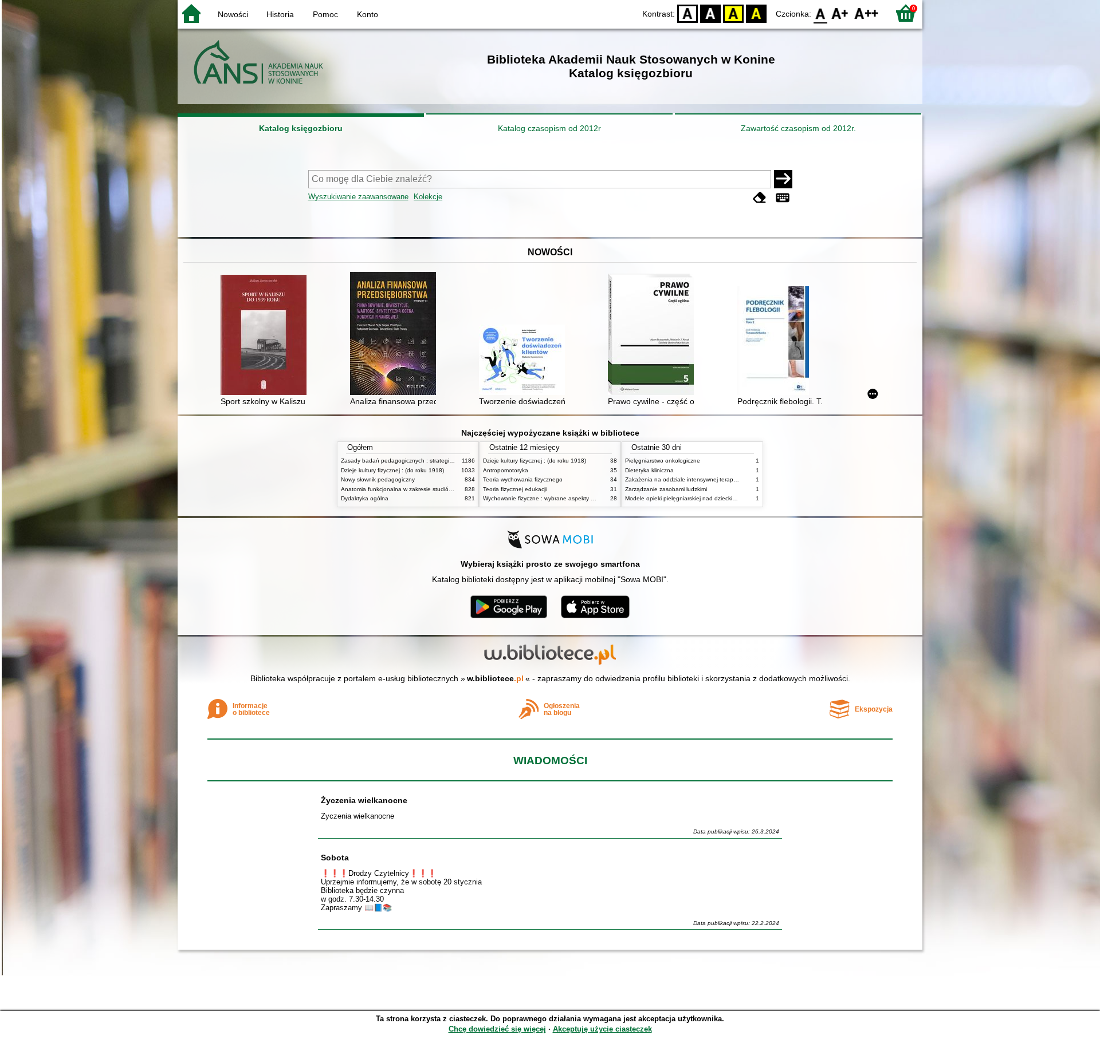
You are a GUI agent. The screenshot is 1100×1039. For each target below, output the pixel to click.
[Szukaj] (783, 179)
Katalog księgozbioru (301, 128)
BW (710, 13)
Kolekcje (428, 196)
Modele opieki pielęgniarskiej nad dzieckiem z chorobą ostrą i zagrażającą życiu (730, 498)
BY (756, 13)
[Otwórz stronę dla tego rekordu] (266, 336)
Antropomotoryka (505, 470)
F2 (866, 13)
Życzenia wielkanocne (364, 800)
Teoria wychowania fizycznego (523, 479)
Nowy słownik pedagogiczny (378, 479)
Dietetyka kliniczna (649, 470)
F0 (820, 13)
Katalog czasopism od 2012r (549, 128)
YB (733, 13)
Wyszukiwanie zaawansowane (358, 196)
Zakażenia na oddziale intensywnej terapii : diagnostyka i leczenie (712, 479)
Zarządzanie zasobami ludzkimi (666, 489)
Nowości (233, 14)
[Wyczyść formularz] (760, 198)
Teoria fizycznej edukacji (515, 489)
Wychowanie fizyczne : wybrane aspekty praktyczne (551, 498)
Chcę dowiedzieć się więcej (497, 1029)
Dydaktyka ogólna (364, 498)
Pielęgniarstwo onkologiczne (662, 460)
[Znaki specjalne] (782, 198)
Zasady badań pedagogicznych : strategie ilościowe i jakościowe (426, 460)
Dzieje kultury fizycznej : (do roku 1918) (392, 470)
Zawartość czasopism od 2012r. (798, 128)
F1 (840, 13)
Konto (367, 14)
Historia (280, 14)
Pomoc (325, 14)
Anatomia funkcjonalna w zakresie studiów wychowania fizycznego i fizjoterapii (444, 489)
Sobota (335, 857)
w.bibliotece (495, 678)
